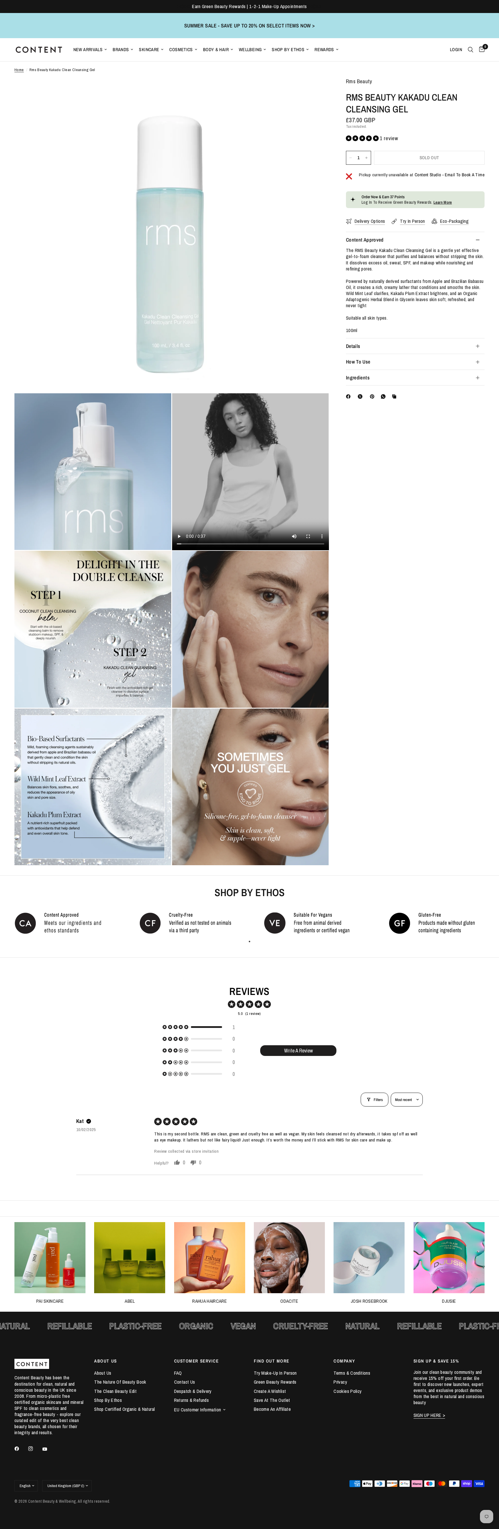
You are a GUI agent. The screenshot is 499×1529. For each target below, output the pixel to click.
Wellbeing (250, 50)
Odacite (289, 1301)
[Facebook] (349, 396)
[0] (480, 49)
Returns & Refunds (191, 1400)
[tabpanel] (62, 922)
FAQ (178, 1373)
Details (353, 346)
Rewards (324, 50)
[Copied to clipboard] (395, 396)
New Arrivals (88, 50)
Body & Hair (216, 50)
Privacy (340, 1382)
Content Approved (365, 239)
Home (19, 69)
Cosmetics (181, 50)
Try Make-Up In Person (275, 1373)
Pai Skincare (50, 1301)
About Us (102, 1373)
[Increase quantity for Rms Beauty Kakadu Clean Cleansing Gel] (366, 157)
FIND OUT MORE (271, 1361)
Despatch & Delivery (193, 1391)
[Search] (470, 49)
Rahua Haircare (209, 1301)
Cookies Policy (348, 1391)
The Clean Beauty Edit (115, 1391)
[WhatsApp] (384, 396)
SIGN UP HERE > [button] (429, 1415)
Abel (130, 1301)
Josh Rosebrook (369, 1301)
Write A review (298, 1050)
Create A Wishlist (270, 1391)
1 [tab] (249, 941)
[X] (361, 396)
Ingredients (358, 377)
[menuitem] (90, 49)
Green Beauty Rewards (275, 1382)
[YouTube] (48, 1449)
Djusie (449, 1301)
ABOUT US (105, 1361)
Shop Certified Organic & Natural (124, 1409)
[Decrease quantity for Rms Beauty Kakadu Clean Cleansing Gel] (350, 157)
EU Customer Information (197, 1409)
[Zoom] (316, 90)
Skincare (149, 50)
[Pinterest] (373, 396)
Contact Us (184, 1382)
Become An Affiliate (272, 1409)
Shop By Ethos (288, 50)
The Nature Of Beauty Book (120, 1382)
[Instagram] (34, 1448)
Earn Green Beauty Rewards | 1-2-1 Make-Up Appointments (249, 6)
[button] (363, 138)
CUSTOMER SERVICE (196, 1361)
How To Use (358, 361)
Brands (121, 50)
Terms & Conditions (352, 1373)
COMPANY (344, 1361)
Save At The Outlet (272, 1400)
